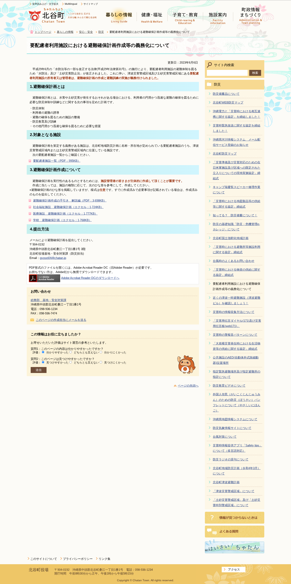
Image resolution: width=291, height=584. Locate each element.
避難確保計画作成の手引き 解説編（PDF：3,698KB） (70, 200)
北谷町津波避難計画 (226, 482)
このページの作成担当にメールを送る (61, 319)
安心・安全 (86, 31)
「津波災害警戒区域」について (233, 491)
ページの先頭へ (188, 385)
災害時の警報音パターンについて (235, 334)
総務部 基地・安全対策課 (48, 300)
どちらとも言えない (86, 352)
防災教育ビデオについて (229, 385)
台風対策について (225, 436)
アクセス (234, 569)
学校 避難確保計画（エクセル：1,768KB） (62, 220)
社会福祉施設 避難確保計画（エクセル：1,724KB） (68, 207)
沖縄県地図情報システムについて (235, 419)
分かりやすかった (57, 352)
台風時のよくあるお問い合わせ (233, 261)
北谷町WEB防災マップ (228, 102)
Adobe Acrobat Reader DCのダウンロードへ (90, 278)
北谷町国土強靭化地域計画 (230, 238)
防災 (101, 31)
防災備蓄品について (226, 93)
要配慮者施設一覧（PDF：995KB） (56, 160)
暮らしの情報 (65, 31)
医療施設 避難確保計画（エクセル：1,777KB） (65, 213)
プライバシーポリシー (78, 558)
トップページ (43, 31)
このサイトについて (43, 558)
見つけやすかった (57, 362)
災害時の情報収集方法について (233, 312)
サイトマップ (91, 4)
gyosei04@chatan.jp (53, 258)
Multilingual (71, 4)
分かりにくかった (115, 352)
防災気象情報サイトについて (232, 428)
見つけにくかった (115, 362)
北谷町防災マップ (225, 153)
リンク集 (104, 558)
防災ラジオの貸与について (230, 459)
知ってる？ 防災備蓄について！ (235, 215)
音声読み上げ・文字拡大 (45, 4)
